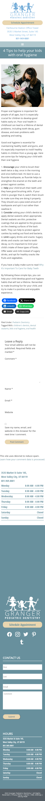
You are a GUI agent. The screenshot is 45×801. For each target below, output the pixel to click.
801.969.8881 (8, 481)
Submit (11, 716)
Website (9, 412)
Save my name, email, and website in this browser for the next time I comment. (20, 431)
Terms (26, 795)
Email (8, 400)
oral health (31, 328)
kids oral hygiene (17, 328)
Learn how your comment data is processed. (22, 459)
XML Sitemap (36, 795)
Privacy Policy (17, 795)
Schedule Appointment (22, 22)
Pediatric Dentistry (21, 322)
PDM (25, 796)
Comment (11, 358)
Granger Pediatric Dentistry (20, 793)
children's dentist (21, 325)
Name (9, 388)
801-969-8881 (22, 38)
